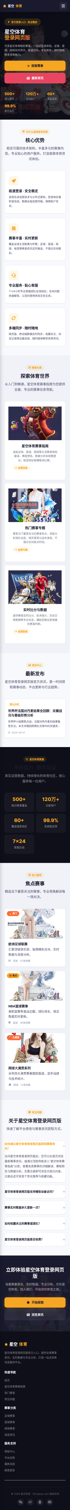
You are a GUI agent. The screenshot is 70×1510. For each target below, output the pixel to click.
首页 (7, 1380)
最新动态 (9, 1463)
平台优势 (9, 1457)
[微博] (30, 1502)
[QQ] (40, 1502)
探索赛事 (37, 66)
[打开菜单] (63, 6)
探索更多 (9, 1470)
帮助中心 (9, 1451)
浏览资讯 (37, 1315)
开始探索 (38, 1302)
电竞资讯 (9, 1434)
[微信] (20, 1502)
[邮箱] (49, 1502)
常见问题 (9, 1399)
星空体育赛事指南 (14, 1386)
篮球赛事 (9, 1422)
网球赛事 (9, 1428)
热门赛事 (9, 1392)
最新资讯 (37, 78)
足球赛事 (9, 1415)
